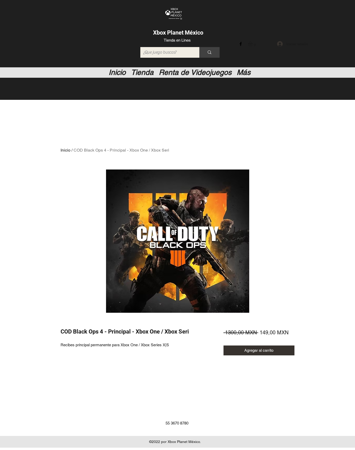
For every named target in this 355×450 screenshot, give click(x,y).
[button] (253, 43)
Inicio (65, 150)
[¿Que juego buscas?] (209, 52)
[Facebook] (240, 44)
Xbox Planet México (178, 32)
